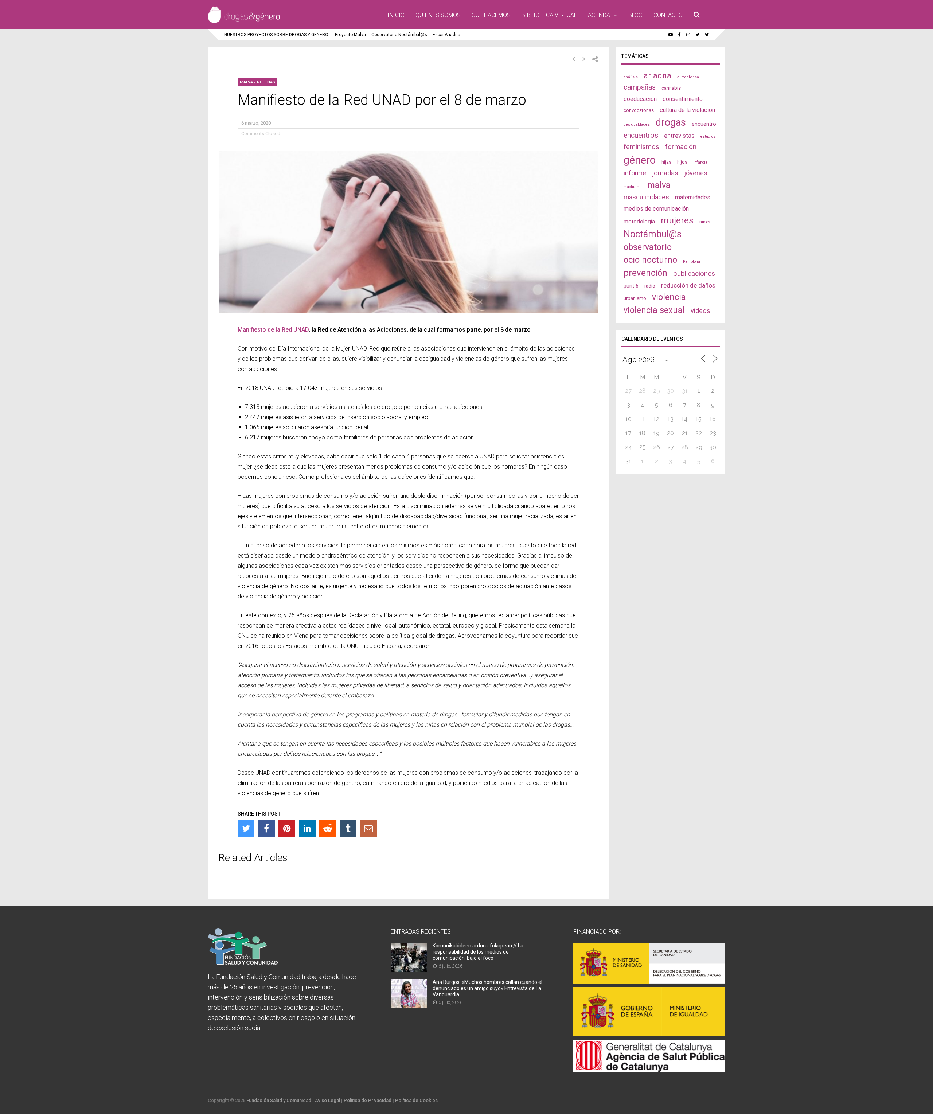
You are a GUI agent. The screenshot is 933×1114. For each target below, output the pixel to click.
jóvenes (695, 173)
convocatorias (639, 110)
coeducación (640, 98)
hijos (682, 162)
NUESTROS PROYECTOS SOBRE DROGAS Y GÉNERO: (276, 34)
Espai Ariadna (446, 34)
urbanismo (635, 298)
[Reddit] (327, 828)
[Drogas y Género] (244, 21)
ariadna (657, 75)
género (640, 160)
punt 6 (631, 286)
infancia (700, 162)
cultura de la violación (687, 109)
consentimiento (683, 98)
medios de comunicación (656, 208)
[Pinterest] (286, 828)
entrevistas (679, 135)
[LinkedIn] (307, 828)
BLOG (635, 15)
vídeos (700, 311)
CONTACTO (668, 15)
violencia (669, 297)
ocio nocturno (650, 260)
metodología (639, 221)
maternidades (692, 197)
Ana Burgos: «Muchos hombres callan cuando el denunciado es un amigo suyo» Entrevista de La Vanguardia (487, 988)
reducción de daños (688, 285)
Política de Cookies (416, 1100)
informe (635, 173)
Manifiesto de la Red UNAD (273, 329)
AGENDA (599, 15)
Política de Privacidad (367, 1100)
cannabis (671, 88)
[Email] (368, 828)
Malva (246, 82)
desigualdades (637, 124)
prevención (645, 273)
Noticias (266, 82)
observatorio (648, 247)
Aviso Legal (327, 1100)
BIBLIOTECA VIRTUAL (549, 15)
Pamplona (691, 261)
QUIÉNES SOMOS (438, 15)
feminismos (641, 147)
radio (649, 286)
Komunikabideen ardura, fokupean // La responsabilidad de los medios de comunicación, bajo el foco (478, 952)
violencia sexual (654, 310)
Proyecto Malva (350, 34)
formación (680, 146)
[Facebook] (266, 828)
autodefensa (688, 77)
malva (659, 185)
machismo (632, 186)
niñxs (704, 221)
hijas (666, 162)
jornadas (665, 173)
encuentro (704, 124)
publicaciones (694, 273)
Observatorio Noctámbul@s (399, 34)
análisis (631, 77)
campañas (640, 87)
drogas (671, 122)
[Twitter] (246, 828)
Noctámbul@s (653, 233)
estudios (707, 136)
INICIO (396, 15)
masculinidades (646, 197)
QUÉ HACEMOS (491, 15)
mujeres (677, 220)
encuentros (641, 135)
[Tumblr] (348, 828)
